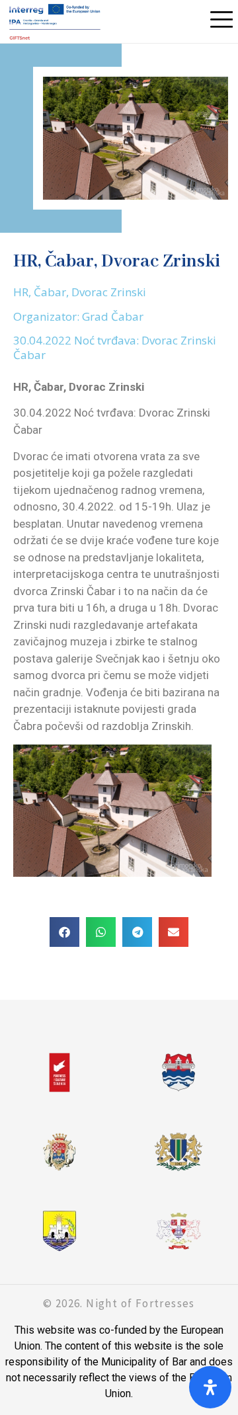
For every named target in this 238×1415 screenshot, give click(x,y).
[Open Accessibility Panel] (210, 1387)
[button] (64, 932)
